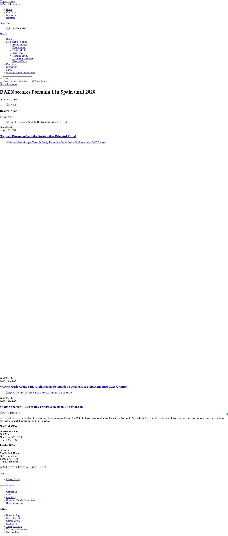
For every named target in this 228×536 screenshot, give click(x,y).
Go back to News (8, 84)
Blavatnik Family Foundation (20, 72)
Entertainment (19, 47)
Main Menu (12, 41)
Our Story (11, 12)
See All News (6, 116)
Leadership (11, 15)
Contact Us (11, 491)
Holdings (10, 17)
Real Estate (17, 53)
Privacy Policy (13, 479)
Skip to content (7, 1)
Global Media (19, 50)
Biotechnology (19, 44)
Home (9, 9)
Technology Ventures (22, 58)
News (9, 69)
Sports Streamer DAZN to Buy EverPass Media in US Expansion (41, 406)
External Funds (19, 61)
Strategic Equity (20, 55)
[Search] (1, 78)
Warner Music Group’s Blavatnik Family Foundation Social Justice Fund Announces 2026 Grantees (63, 386)
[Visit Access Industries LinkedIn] (226, 414)
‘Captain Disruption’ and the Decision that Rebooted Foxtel (38, 136)
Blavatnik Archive (15, 503)
